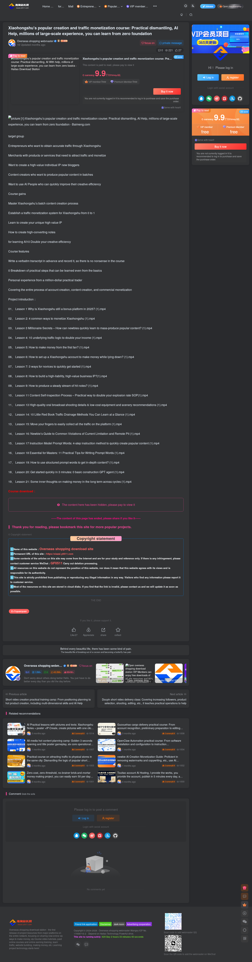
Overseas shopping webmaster (35, 41)
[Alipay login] (108, 836)
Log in (85, 818)
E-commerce (220, 286)
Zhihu (229, 281)
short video (217, 281)
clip (198, 307)
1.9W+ (38, 672)
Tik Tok (241, 291)
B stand (223, 307)
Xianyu (210, 270)
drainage (228, 297)
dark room (119, 924)
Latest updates (236, 164)
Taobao (233, 286)
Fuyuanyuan (20, 611)
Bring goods (202, 302)
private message (172, 43)
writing (206, 307)
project (199, 270)
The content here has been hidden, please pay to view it (97, 504)
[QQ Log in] (77, 836)
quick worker (203, 297)
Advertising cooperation (139, 924)
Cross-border (223, 270)
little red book (219, 302)
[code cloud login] (100, 836)
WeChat (217, 297)
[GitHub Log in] (115, 836)
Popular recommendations (210, 164)
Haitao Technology (109, 933)
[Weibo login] (92, 836)
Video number (203, 276)
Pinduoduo (228, 291)
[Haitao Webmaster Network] (21, 922)
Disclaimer (105, 924)
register (109, 818)
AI (232, 307)
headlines (234, 302)
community (202, 281)
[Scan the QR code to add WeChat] (244, 921)
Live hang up (203, 286)
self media (219, 276)
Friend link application (86, 924)
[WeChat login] (84, 836)
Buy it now (167, 91)
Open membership (232, 6)
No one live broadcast (207, 291)
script (231, 276)
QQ (214, 307)
